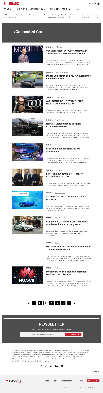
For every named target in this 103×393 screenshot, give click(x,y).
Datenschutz (82, 388)
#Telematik (58, 170)
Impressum (68, 388)
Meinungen (54, 9)
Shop (46, 381)
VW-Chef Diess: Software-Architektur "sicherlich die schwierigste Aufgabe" (66, 52)
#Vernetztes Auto (60, 218)
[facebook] (41, 366)
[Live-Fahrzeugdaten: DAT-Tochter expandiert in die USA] (27, 177)
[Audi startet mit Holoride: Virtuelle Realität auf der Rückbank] (27, 104)
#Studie (57, 243)
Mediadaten (66, 381)
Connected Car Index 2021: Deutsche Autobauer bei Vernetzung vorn (66, 223)
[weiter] (75, 303)
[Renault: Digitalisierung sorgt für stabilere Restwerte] (27, 127)
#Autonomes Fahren (61, 72)
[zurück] (28, 303)
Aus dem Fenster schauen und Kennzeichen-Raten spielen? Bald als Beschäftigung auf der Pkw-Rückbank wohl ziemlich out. (67, 111)
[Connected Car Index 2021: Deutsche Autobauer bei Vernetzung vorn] (27, 225)
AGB (75, 388)
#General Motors (60, 193)
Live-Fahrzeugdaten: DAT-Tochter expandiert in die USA (64, 175)
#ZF (56, 145)
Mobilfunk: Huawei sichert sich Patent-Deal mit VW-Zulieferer (67, 273)
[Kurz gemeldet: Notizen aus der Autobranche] (27, 152)
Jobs (55, 381)
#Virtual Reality (59, 97)
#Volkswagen (59, 47)
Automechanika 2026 (38, 9)
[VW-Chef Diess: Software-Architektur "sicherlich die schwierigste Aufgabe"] (27, 54)
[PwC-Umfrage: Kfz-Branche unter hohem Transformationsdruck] (27, 250)
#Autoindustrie (59, 268)
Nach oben (94, 371)
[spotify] (62, 366)
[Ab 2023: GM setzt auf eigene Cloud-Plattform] (27, 200)
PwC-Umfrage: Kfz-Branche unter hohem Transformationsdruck (68, 248)
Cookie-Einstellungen (93, 388)
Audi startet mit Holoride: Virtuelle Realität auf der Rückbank (64, 102)
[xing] (51, 366)
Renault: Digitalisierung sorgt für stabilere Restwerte (63, 125)
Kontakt (79, 381)
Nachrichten (22, 9)
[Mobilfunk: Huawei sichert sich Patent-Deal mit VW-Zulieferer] (27, 275)
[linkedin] (56, 366)
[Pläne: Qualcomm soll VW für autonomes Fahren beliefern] (27, 79)
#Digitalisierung (59, 120)
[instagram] (46, 366)
